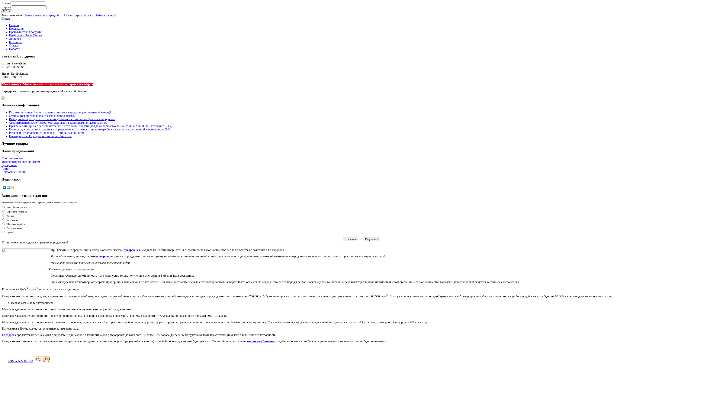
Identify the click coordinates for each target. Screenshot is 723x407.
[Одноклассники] (12, 187)
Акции (6, 168)
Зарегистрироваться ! (79, 15)
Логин (6, 3)
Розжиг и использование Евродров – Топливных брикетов (47, 132)
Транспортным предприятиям (21, 161)
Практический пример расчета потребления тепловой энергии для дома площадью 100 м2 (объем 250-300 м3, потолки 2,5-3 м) (90, 126)
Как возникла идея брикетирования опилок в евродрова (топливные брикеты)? (60, 112)
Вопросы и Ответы (14, 172)
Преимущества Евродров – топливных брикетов (40, 136)
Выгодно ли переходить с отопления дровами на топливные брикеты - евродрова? (62, 119)
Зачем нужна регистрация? (42, 15)
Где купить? (9, 165)
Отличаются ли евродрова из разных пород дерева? (42, 115)
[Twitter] (8, 187)
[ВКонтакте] (4, 187)
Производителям (12, 158)
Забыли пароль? (105, 15)
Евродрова (9, 335)
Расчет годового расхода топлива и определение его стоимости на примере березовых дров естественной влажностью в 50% (89, 129)
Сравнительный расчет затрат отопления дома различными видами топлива (58, 122)
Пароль (7, 7)
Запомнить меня (12, 15)
